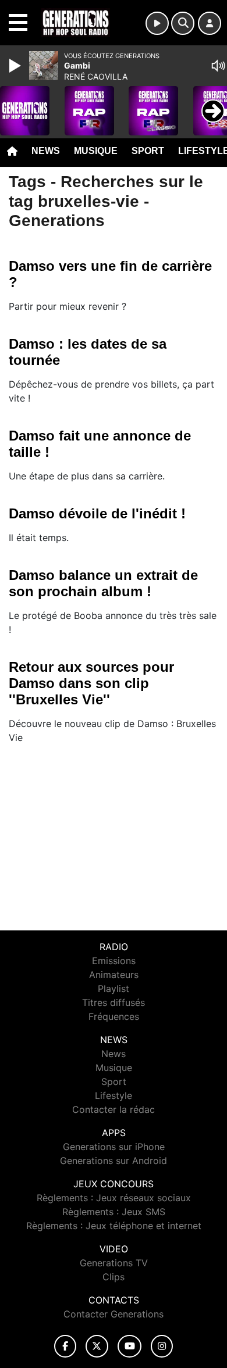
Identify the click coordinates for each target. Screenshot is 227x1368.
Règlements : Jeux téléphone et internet (113, 1225)
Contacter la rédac (113, 1109)
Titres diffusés (113, 1002)
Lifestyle (113, 1095)
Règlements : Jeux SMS (113, 1211)
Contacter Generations (113, 1314)
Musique (96, 151)
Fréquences (113, 1016)
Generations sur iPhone (114, 1146)
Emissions (114, 960)
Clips (113, 1277)
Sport (148, 151)
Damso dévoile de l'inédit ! (97, 513)
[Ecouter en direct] (157, 23)
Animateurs (114, 974)
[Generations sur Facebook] (65, 1346)
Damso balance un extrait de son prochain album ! (103, 583)
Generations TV (114, 1263)
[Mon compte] (209, 23)
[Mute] (218, 65)
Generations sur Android (113, 1160)
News (45, 151)
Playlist (113, 988)
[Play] (16, 66)
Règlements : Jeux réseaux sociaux (114, 1198)
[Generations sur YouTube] (129, 1346)
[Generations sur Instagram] (162, 1346)
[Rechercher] (182, 23)
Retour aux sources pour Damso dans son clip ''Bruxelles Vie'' (91, 683)
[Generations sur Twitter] (97, 1346)
